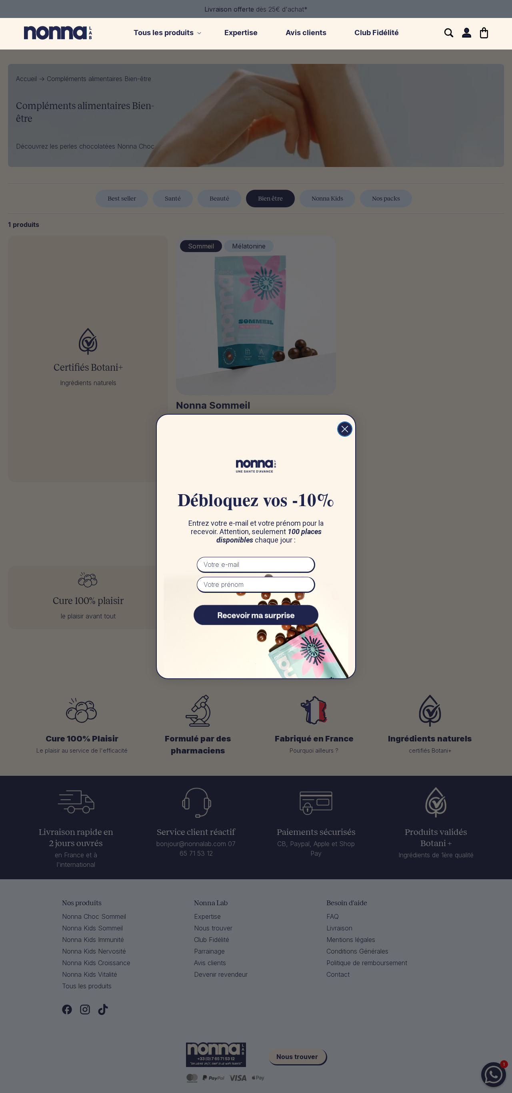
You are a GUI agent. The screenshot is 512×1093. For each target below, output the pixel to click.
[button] (165, 33)
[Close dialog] (345, 429)
